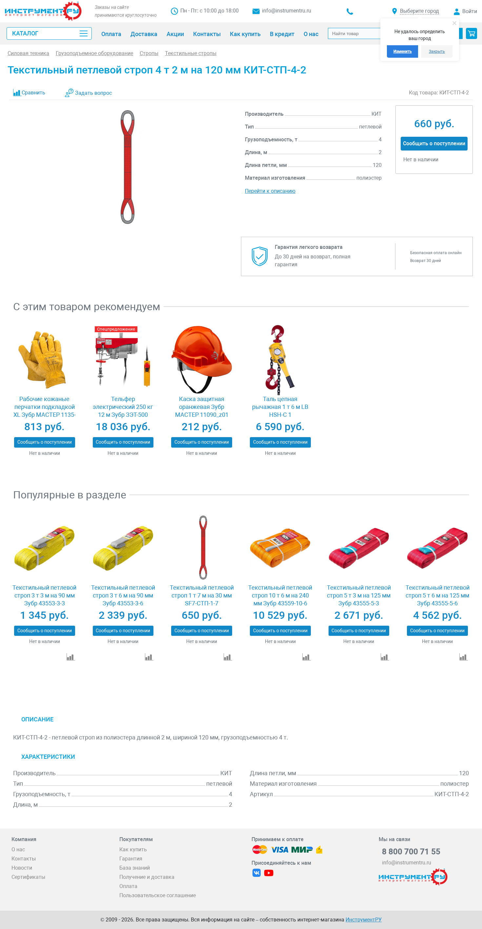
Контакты (23, 859)
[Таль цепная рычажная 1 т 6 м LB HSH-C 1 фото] (280, 360)
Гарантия (130, 859)
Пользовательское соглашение (157, 895)
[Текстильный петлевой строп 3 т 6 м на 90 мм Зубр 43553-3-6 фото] (123, 548)
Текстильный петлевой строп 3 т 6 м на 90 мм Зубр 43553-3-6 (123, 595)
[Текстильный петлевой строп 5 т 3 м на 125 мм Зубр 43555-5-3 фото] (359, 548)
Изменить (402, 51)
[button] (471, 33)
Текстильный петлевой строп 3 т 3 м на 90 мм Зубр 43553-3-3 (44, 595)
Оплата (128, 886)
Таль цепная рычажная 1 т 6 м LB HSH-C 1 (280, 406)
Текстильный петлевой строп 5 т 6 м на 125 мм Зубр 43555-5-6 (438, 595)
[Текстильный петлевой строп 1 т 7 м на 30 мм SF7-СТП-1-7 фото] (201, 548)
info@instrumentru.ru (286, 11)
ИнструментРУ (364, 920)
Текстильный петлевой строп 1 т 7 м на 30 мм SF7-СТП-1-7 (202, 595)
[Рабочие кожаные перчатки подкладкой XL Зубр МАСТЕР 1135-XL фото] (44, 360)
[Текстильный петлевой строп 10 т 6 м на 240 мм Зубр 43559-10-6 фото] (280, 548)
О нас (18, 849)
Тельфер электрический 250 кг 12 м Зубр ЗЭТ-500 (123, 406)
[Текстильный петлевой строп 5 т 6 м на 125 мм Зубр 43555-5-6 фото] (437, 548)
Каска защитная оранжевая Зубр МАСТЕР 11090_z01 (202, 406)
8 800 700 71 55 (411, 851)
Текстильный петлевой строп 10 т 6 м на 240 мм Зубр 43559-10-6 (280, 595)
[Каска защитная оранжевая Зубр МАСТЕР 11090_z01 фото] (201, 360)
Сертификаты (28, 877)
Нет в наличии (44, 453)
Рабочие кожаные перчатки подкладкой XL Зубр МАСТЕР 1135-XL (44, 410)
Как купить (133, 849)
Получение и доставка (146, 877)
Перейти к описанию (270, 191)
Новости (21, 868)
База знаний (134, 868)
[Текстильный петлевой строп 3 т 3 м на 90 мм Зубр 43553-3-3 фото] (44, 548)
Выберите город (419, 11)
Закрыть (437, 51)
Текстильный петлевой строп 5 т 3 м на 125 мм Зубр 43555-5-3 (359, 595)
